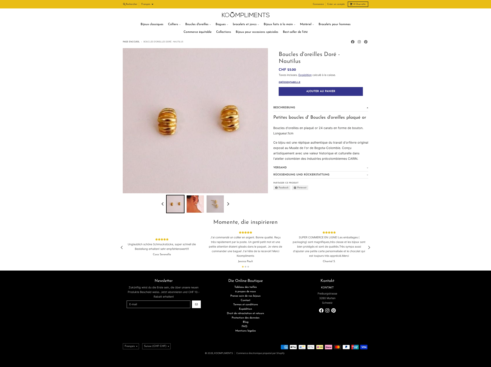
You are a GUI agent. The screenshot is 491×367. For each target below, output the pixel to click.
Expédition (305, 75)
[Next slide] (228, 204)
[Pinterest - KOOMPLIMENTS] (365, 41)
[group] (175, 204)
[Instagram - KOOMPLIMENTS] (359, 41)
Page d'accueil (131, 42)
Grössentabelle (289, 82)
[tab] (243, 267)
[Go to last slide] (162, 204)
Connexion (318, 4)
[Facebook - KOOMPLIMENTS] (352, 41)
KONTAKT (327, 287)
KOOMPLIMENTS (223, 353)
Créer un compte (336, 4)
